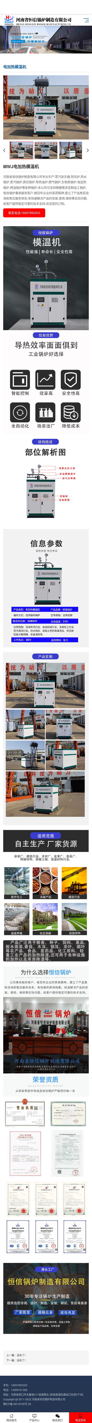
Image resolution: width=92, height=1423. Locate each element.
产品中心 (34, 1420)
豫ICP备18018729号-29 (17, 1404)
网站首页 (11, 1420)
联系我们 (57, 1420)
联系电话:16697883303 (24, 213)
